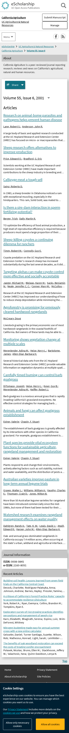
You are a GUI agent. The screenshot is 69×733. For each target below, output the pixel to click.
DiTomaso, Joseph (13, 386)
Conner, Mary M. (40, 286)
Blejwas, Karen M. (35, 283)
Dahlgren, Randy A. (14, 525)
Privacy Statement (47, 669)
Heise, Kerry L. (38, 350)
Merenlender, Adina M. (16, 350)
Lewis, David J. (47, 525)
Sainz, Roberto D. (13, 186)
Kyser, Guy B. (51, 386)
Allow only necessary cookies (17, 724)
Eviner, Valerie (11, 421)
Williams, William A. (35, 490)
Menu (7, 37)
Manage (50, 25)
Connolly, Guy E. (33, 250)
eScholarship (8, 46)
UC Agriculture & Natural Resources (15, 23)
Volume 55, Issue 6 (36, 50)
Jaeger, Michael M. (13, 283)
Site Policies (44, 676)
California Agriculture (12, 50)
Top (64, 661)
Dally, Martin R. (27, 218)
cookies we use (11, 712)
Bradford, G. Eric (32, 158)
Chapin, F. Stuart (30, 421)
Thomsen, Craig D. (17, 493)
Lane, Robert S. (11, 126)
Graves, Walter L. (12, 490)
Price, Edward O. (12, 158)
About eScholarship (16, 676)
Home (8, 669)
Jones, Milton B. (38, 493)
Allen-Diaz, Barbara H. (24, 354)
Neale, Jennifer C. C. (18, 286)
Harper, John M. (25, 529)
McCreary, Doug (12, 318)
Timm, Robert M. (12, 250)
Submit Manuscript (54, 17)
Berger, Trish (10, 218)
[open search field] (63, 5)
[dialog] (34, 708)
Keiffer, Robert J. (39, 389)
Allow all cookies (50, 724)
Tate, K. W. (32, 525)
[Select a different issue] (48, 98)
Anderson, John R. (32, 126)
